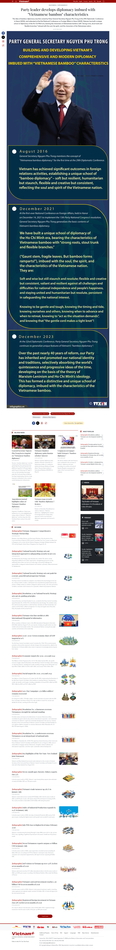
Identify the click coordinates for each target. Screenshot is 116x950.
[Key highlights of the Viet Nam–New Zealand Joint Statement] (68, 758)
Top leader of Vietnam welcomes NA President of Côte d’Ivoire (92, 504)
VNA (79, 933)
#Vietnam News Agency (49, 417)
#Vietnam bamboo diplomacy (40, 413)
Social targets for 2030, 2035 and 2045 (37, 673)
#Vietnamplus (36, 417)
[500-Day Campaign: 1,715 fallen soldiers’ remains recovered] (68, 696)
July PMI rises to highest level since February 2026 (34, 826)
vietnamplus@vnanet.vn (49, 943)
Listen (86, 528)
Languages (73, 933)
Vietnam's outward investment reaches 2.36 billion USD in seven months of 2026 (34, 883)
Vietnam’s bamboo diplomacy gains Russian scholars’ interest (44, 453)
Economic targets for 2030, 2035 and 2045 (38, 656)
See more (17, 527)
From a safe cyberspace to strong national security (88, 523)
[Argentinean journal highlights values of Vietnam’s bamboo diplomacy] (22, 490)
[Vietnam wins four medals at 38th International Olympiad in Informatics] (68, 620)
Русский (99, 1)
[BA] (99, 927)
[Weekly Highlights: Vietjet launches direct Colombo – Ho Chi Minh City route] (99, 537)
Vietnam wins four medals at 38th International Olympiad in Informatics (30, 616)
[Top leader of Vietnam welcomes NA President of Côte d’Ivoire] (92, 492)
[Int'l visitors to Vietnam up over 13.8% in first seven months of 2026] (68, 868)
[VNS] (65, 927)
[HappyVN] (17, 927)
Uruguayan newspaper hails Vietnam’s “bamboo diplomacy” (67, 453)
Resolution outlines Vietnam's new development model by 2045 (91, 472)
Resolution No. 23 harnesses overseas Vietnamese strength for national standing (32, 710)
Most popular (88, 431)
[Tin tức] (40, 927)
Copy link (3, 45)
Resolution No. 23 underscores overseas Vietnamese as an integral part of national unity (33, 734)
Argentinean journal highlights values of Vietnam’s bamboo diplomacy (19, 503)
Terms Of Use (54, 933)
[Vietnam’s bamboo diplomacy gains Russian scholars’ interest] (45, 442)
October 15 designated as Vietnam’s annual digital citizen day (91, 463)
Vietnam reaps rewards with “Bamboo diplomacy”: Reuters (45, 501)
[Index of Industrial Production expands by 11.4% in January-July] (68, 812)
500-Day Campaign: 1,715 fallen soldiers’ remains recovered (33, 692)
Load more (45, 916)
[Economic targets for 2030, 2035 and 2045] (68, 661)
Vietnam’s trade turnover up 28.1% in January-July (31, 790)
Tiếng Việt (75, 1)
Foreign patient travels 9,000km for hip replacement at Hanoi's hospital (91, 446)
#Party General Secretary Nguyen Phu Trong (62, 413)
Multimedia (52, 5)
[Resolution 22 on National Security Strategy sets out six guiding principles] (68, 598)
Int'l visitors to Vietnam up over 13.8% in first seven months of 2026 (34, 864)
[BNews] (48, 927)
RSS (61, 933)
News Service (85, 933)
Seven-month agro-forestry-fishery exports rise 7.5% (34, 773)
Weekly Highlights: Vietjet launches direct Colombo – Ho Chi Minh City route (88, 537)
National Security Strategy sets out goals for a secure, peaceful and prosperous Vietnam (34, 574)
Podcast (87, 518)
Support (66, 933)
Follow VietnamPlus (69, 423)
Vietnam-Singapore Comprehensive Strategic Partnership (31, 532)
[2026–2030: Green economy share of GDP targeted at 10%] (68, 640)
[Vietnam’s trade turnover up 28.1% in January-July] (68, 794)
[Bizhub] (55, 927)
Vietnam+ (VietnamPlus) (24, 1)
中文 (95, 1)
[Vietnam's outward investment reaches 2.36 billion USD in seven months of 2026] (68, 887)
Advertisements (95, 933)
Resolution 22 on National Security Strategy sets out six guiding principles (34, 594)
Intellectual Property (44, 933)
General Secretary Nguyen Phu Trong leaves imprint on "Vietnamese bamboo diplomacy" (21, 454)
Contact (41, 934)
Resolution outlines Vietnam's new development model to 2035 (91, 436)
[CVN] (76, 927)
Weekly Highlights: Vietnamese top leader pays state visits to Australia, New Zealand (87, 553)
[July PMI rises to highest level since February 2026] (68, 830)
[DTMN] (87, 927)
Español (91, 1)
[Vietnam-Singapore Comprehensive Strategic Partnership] (68, 536)
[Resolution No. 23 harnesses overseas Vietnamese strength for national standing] (68, 714)
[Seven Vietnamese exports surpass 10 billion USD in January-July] (68, 848)
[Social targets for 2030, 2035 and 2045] (68, 678)
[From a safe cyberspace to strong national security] (99, 524)
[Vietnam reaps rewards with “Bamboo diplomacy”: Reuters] (45, 490)
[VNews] (34, 927)
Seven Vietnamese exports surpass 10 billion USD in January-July (34, 844)
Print (3, 41)
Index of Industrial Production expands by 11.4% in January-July (34, 808)
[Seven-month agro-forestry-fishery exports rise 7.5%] (68, 777)
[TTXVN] (26, 927)
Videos (86, 482)
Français (85, 1)
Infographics (62, 5)
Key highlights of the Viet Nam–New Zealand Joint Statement (34, 754)
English (80, 1)
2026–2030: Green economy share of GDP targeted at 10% (33, 636)
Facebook (3, 33)
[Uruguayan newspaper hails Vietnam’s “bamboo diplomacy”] (68, 442)
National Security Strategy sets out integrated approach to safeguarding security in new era (34, 552)
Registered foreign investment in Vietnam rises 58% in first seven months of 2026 (33, 901)
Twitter (3, 37)
